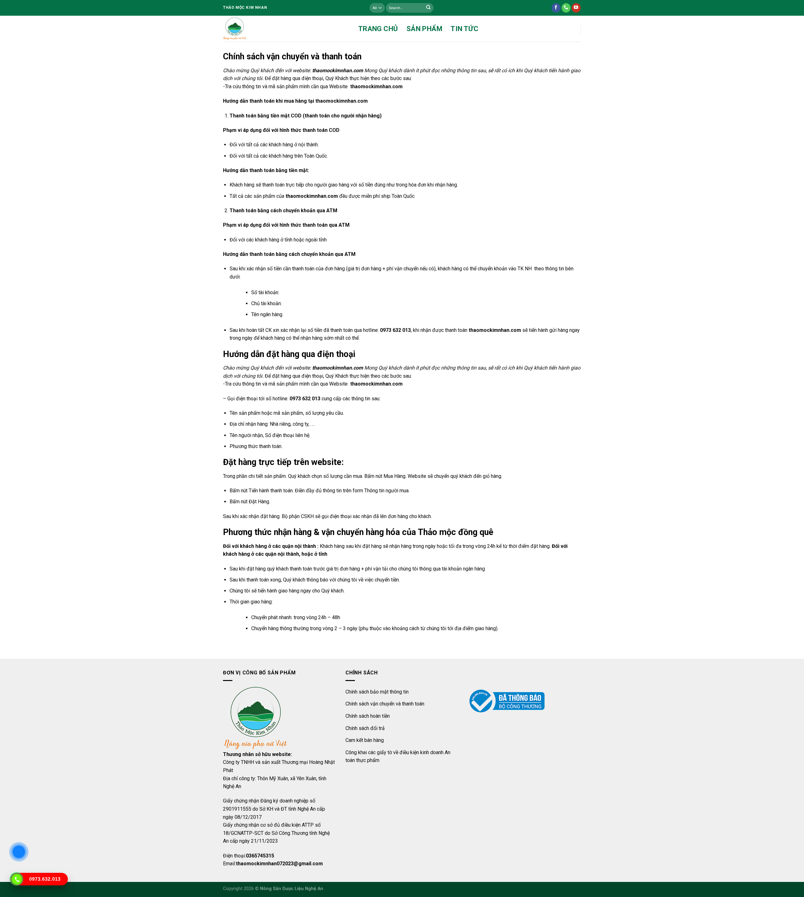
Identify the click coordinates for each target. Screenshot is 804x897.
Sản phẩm (424, 29)
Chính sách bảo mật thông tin (377, 692)
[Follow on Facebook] (556, 8)
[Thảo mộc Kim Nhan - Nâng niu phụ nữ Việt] (235, 29)
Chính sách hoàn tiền (367, 716)
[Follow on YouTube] (576, 8)
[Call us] (566, 8)
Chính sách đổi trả (365, 728)
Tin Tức (464, 29)
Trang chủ (378, 29)
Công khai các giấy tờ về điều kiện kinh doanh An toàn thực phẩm (397, 756)
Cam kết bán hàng (364, 740)
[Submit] (428, 8)
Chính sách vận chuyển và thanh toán (384, 704)
